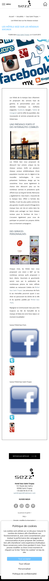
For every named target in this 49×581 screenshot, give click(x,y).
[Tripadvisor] (27, 506)
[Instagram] (22, 506)
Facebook (21, 110)
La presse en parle (24, 513)
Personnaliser (24, 568)
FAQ (25, 516)
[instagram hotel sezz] (24, 368)
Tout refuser (24, 564)
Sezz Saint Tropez (32, 16)
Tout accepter (24, 559)
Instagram (13, 113)
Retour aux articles (21, 456)
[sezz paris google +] (24, 373)
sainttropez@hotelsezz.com (24, 493)
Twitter (35, 110)
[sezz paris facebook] (24, 343)
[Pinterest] (33, 506)
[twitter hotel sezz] (24, 360)
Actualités (20, 16)
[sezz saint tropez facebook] (24, 400)
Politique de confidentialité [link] (24, 573)
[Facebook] (16, 506)
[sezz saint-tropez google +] (24, 429)
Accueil (11, 16)
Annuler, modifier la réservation (24, 520)
